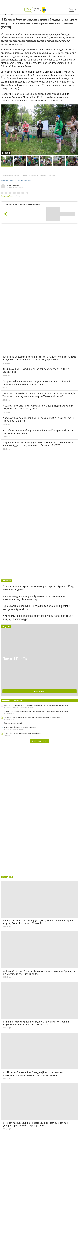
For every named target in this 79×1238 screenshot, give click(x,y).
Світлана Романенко (12, 185)
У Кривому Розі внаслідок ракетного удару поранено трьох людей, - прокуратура (37, 617)
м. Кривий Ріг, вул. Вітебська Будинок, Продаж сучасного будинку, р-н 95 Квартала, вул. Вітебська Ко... (39, 972)
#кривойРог (5, 180)
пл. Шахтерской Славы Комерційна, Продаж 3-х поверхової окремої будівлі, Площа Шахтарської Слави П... (38, 922)
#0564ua (20, 180)
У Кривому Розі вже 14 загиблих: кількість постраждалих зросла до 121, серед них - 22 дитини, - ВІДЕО (38, 407)
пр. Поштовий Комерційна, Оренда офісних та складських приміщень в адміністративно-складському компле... (33, 1074)
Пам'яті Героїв (14, 658)
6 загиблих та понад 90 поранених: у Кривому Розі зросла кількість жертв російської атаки (37, 432)
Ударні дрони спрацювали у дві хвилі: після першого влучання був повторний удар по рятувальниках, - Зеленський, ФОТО (37, 444)
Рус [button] (71, 10)
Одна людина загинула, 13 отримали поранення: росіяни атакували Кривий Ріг (36, 607)
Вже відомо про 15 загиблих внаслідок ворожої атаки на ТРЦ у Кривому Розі (35, 370)
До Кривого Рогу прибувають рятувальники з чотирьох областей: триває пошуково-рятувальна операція (36, 382)
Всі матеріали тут (39, 691)
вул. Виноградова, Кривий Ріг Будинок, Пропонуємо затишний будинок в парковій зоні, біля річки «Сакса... (36, 1023)
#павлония (27, 180)
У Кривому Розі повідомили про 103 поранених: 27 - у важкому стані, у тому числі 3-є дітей (38, 419)
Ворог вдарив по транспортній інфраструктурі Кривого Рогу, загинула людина (38, 588)
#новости (13, 180)
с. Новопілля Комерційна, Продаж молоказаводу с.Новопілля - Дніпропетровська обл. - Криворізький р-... (36, 1124)
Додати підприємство (39, 741)
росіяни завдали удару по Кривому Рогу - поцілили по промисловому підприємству (34, 597)
